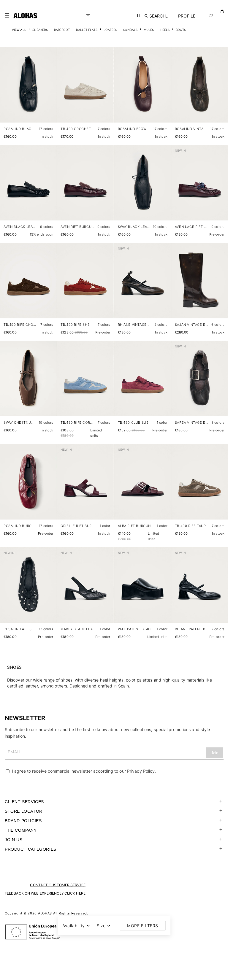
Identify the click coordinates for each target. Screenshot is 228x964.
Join (214, 753)
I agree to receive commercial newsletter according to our (83, 771)
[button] (7, 15)
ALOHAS (45, 913)
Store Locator (23, 811)
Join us (13, 839)
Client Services (24, 801)
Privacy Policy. (141, 771)
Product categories (30, 849)
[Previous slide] (7, 89)
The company (21, 830)
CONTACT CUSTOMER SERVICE (57, 885)
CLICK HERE (75, 893)
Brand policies (23, 820)
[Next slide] (49, 89)
